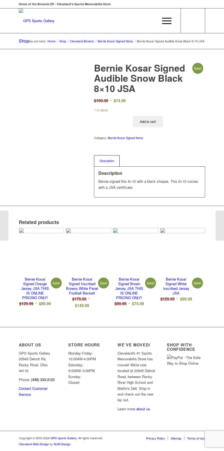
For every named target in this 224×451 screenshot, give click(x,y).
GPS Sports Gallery (63, 438)
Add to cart (148, 121)
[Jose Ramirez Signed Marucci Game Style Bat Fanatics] (220, 226)
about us (143, 408)
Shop (24, 41)
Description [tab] (107, 161)
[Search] (151, 20)
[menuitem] (151, 20)
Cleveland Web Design (34, 444)
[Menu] (164, 20)
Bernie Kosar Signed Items (125, 137)
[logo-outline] (37, 20)
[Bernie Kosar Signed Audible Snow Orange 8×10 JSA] (4, 226)
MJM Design (62, 444)
